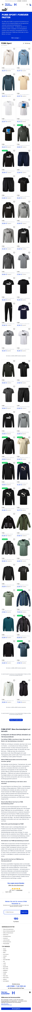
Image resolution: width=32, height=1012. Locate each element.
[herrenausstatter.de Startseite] (10, 4)
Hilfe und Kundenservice (8, 929)
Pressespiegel (6, 943)
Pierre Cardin (6, 977)
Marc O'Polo (5, 968)
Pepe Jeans (5, 975)
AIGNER (4, 950)
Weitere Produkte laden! (16, 719)
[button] (27, 4)
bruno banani (6, 954)
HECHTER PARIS (6, 959)
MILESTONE (5, 966)
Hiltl (4, 961)
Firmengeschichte (7, 936)
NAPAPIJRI (5, 970)
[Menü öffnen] (2, 4)
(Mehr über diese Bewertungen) (16, 885)
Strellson (5, 979)
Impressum (5, 938)
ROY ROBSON (6, 981)
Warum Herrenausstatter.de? (9, 931)
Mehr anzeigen (15, 38)
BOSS (4, 952)
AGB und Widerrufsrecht (8, 932)
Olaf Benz (5, 972)
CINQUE (5, 956)
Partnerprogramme (7, 941)
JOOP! (4, 963)
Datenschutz (5, 934)
